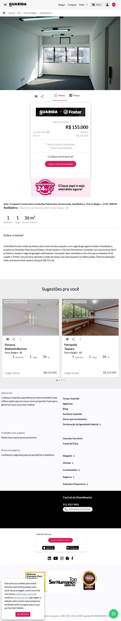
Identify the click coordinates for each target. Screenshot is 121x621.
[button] (83, 5)
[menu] (5, 4)
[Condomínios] (79, 470)
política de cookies (25, 593)
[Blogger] (67, 558)
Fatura (98, 5)
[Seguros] (73, 477)
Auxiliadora (45, 12)
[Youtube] (55, 558)
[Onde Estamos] (113, 5)
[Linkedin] (49, 558)
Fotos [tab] (61, 95)
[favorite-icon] (36, 96)
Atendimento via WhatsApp (79, 509)
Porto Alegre (30, 12)
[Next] (117, 53)
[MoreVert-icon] (21, 339)
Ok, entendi (23, 614)
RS (19, 12)
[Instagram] (62, 558)
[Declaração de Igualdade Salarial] (100, 424)
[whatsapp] (113, 613)
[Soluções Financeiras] (87, 484)
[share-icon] (42, 96)
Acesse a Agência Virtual (60, 540)
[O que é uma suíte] (48, 132)
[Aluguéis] (74, 456)
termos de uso (21, 597)
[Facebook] (72, 558)
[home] (18, 5)
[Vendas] (73, 463)
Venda (11, 12)
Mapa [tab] (76, 95)
